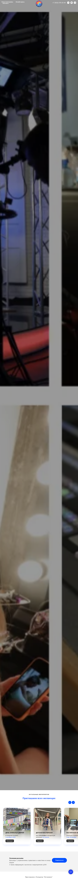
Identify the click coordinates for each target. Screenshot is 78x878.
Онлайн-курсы (20, 2)
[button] (9, 841)
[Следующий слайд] (73, 802)
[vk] (68, 3)
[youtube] (71, 3)
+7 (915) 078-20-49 (59, 3)
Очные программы (7, 2)
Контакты (6, 3)
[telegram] (75, 3)
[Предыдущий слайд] (69, 802)
